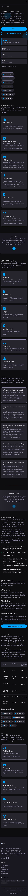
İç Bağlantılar (8, 98)
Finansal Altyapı (5, 869)
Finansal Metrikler (8, 94)
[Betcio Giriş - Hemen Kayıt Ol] (14, 248)
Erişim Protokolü (8, 90)
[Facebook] (6, 858)
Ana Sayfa (3, 6)
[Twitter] (1, 858)
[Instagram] (4, 858)
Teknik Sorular (4, 873)
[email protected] (12, 431)
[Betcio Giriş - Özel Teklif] (14, 506)
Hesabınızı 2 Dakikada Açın (13, 28)
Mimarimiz (3, 867)
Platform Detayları (5, 865)
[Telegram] (8, 858)
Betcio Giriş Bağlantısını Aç (15, 626)
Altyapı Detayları (8, 74)
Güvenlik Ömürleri (8, 78)
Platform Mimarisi (7, 86)
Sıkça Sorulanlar (8, 82)
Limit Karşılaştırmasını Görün (14, 33)
